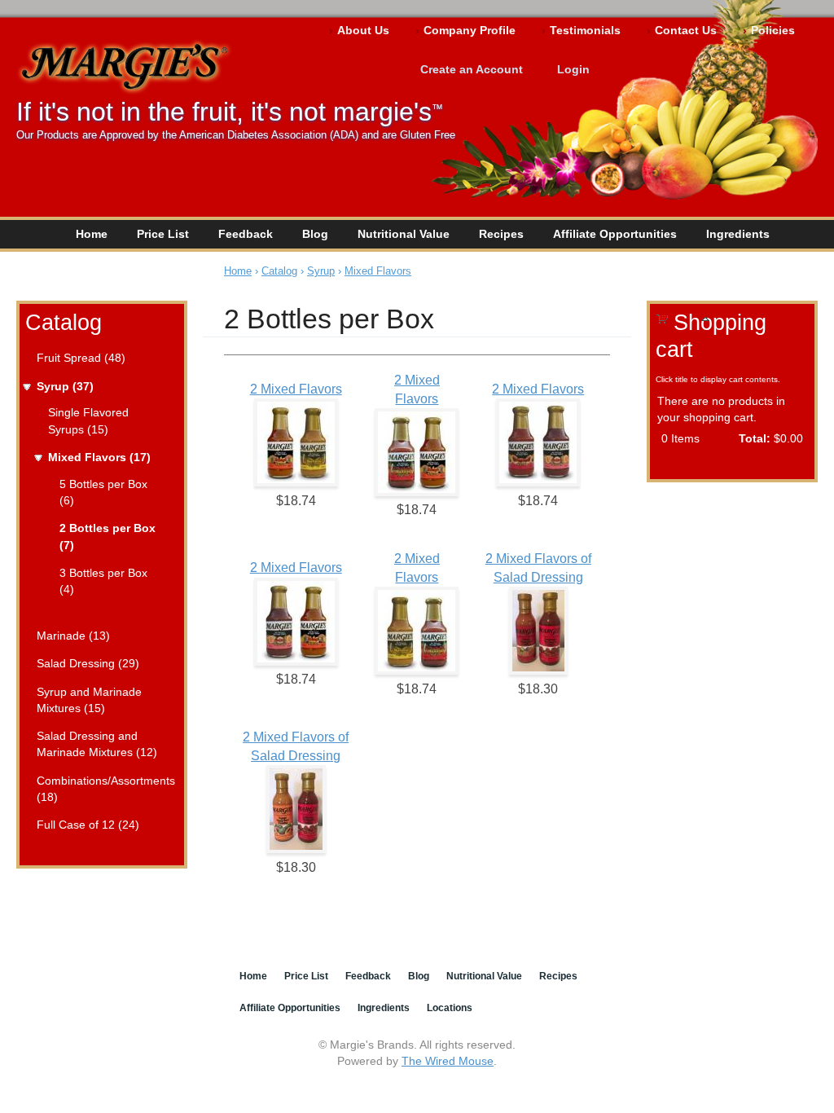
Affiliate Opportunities (615, 233)
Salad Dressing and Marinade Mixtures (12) (97, 744)
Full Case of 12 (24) (88, 824)
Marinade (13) (73, 635)
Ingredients (738, 233)
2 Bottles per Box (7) (107, 536)
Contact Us (686, 30)
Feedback (245, 233)
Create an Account (471, 69)
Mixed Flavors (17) (99, 457)
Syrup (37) (65, 386)
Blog (315, 233)
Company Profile (470, 30)
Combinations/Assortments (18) (105, 788)
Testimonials (585, 30)
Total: (754, 438)
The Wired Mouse (448, 1060)
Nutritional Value (404, 233)
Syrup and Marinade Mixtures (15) (89, 700)
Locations (449, 1008)
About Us (363, 30)
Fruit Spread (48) (81, 357)
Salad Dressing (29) (88, 663)
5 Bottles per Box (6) (103, 492)
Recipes (501, 233)
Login (573, 69)
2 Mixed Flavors (296, 389)
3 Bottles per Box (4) (103, 581)
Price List (163, 233)
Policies (773, 30)
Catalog (63, 322)
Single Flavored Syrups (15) (88, 420)
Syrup (321, 271)
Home (92, 233)
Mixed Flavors (378, 271)
